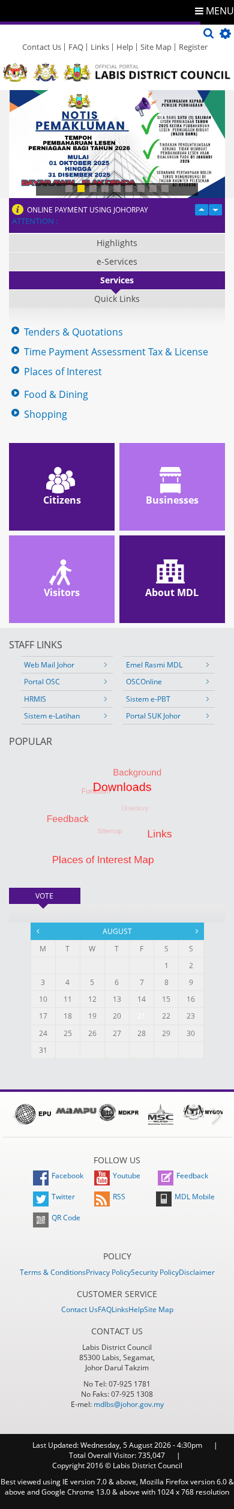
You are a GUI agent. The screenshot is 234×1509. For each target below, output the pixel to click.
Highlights (117, 242)
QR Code (66, 1217)
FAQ (75, 46)
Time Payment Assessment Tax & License (116, 352)
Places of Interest (63, 371)
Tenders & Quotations (73, 332)
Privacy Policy (108, 1272)
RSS (119, 1196)
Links (100, 46)
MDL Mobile (195, 1196)
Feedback (192, 1175)
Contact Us (41, 46)
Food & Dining (56, 394)
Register (193, 46)
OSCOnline (144, 681)
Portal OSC (42, 681)
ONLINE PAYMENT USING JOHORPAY (87, 210)
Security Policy (155, 1272)
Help (124, 46)
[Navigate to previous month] (38, 931)
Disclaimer (197, 1272)
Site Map (156, 46)
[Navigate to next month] (197, 931)
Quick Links (117, 298)
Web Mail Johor (49, 665)
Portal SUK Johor (153, 716)
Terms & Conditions (53, 1272)
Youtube (126, 1175)
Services (117, 280)
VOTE (57, 896)
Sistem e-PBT (148, 699)
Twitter (63, 1196)
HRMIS (35, 699)
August (117, 931)
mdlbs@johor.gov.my (129, 1404)
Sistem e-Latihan (52, 716)
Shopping (45, 414)
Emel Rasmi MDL (154, 665)
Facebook (67, 1175)
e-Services (117, 261)
